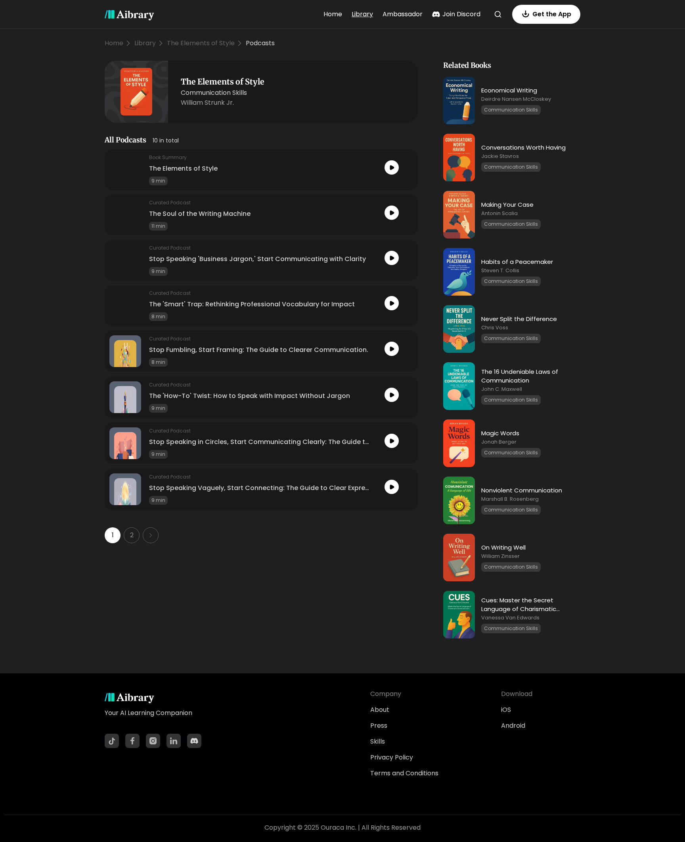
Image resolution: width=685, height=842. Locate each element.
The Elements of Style (201, 43)
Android (513, 725)
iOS (506, 709)
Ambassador (403, 14)
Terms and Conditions (404, 773)
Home (332, 14)
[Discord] (194, 741)
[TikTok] (112, 741)
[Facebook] (132, 741)
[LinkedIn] (173, 741)
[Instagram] (153, 741)
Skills (377, 741)
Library (362, 14)
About (379, 709)
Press (378, 725)
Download (516, 693)
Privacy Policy (391, 757)
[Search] (498, 14)
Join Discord (461, 14)
